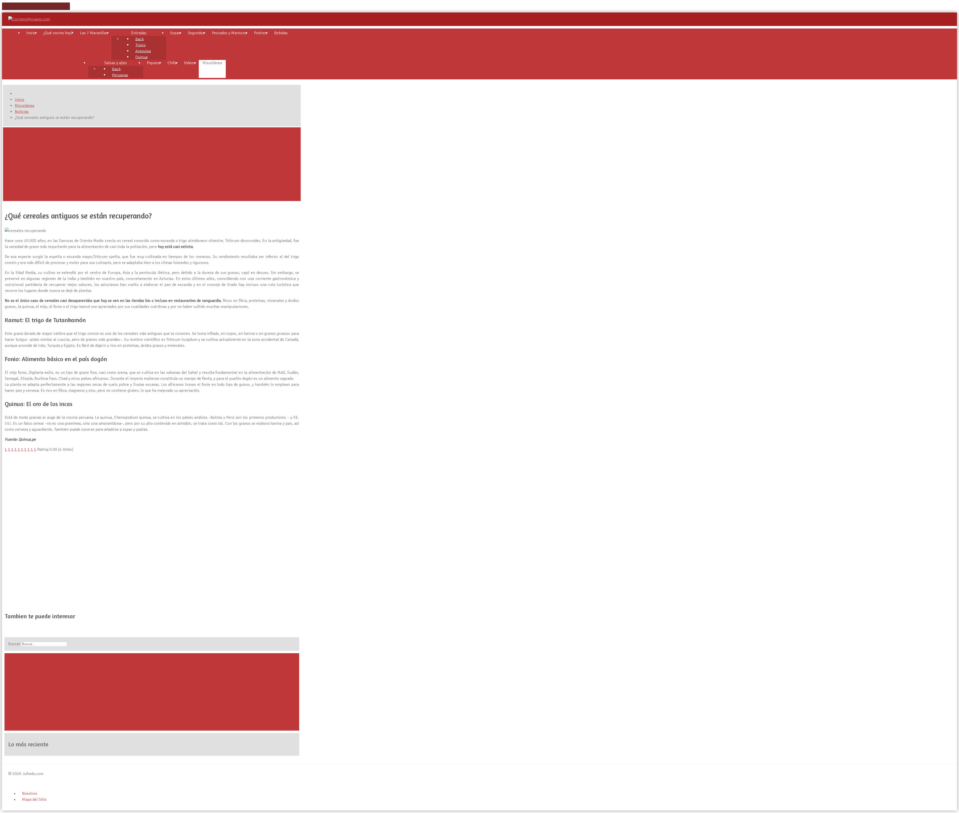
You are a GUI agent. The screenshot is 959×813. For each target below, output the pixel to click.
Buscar (14, 643)
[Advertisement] (152, 164)
